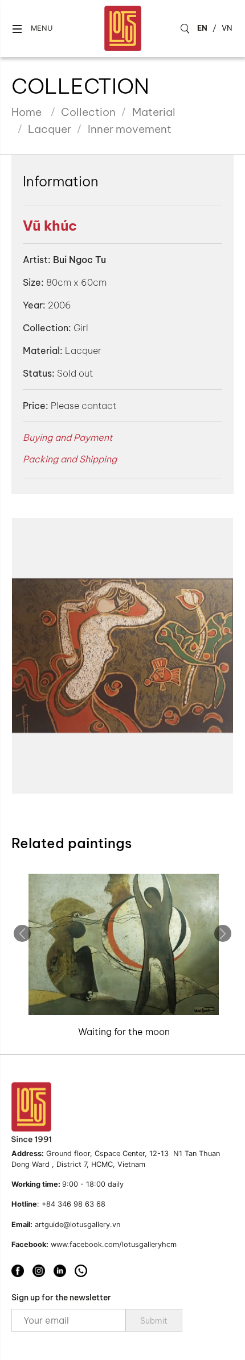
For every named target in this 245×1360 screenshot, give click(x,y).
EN (202, 27)
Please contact (83, 405)
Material (153, 112)
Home (26, 112)
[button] (31, 29)
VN (227, 27)
